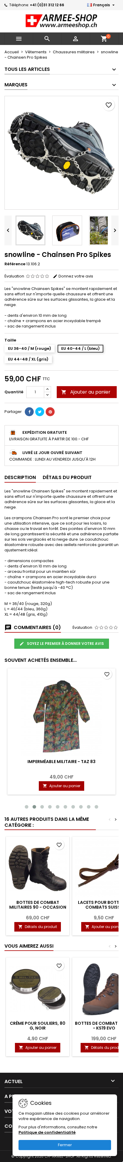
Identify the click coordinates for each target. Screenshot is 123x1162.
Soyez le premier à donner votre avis (65, 643)
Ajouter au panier (85, 392)
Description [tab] (20, 477)
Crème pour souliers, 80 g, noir (37, 1025)
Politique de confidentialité (47, 1132)
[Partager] (29, 411)
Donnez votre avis (75, 276)
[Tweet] (39, 411)
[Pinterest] (50, 411)
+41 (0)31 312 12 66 (47, 4)
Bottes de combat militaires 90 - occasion (37, 904)
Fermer (65, 1145)
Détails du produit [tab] (67, 477)
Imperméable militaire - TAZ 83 (61, 762)
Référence (14, 264)
